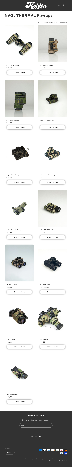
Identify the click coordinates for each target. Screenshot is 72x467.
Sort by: (40, 22)
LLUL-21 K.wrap (45, 284)
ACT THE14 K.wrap (12, 120)
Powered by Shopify (32, 458)
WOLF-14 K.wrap (11, 394)
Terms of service (53, 460)
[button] (4, 5)
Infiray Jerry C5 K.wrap (13, 230)
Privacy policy (42, 458)
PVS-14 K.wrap (11, 339)
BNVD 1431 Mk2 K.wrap (47, 175)
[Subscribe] (50, 425)
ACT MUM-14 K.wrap (46, 65)
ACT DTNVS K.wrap (12, 65)
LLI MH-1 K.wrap (11, 284)
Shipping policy (63, 460)
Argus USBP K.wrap (12, 175)
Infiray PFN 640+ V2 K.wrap (49, 230)
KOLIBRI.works (23, 458)
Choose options (19, 72)
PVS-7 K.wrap (44, 339)
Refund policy (63, 458)
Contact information (53, 458)
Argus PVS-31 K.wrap (47, 120)
